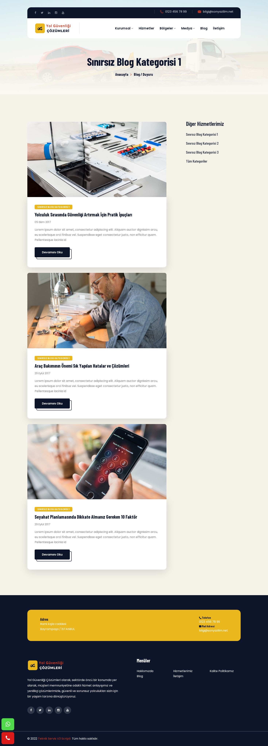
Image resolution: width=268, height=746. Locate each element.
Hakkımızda (145, 671)
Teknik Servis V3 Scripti (54, 739)
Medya (187, 28)
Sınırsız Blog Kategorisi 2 (202, 143)
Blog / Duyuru (143, 74)
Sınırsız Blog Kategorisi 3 (202, 152)
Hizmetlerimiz (183, 671)
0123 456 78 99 (176, 11)
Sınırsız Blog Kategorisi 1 (53, 207)
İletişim (219, 28)
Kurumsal (123, 28)
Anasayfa (121, 74)
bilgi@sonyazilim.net (218, 11)
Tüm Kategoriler (196, 161)
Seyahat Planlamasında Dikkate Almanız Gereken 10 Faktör (86, 517)
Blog (203, 28)
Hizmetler (146, 28)
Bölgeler (167, 28)
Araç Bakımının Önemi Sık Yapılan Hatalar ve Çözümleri (82, 366)
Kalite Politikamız (222, 671)
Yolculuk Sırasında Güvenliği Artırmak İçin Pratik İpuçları (83, 214)
